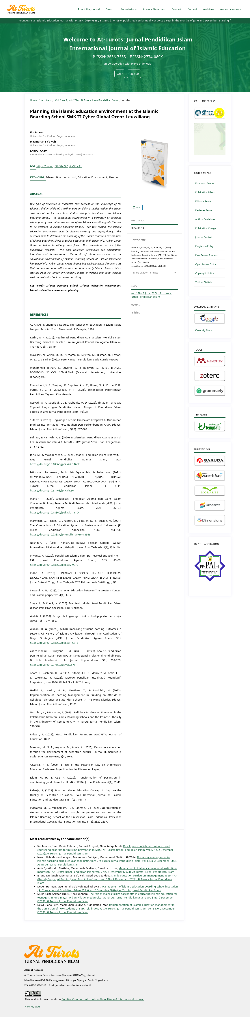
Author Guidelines (205, 219)
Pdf (138, 207)
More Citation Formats (145, 272)
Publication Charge (205, 228)
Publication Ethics (204, 192)
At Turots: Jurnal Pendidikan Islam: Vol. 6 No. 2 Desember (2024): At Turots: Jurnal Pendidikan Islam (113, 872)
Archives (208, 9)
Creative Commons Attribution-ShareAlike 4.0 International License (102, 999)
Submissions (129, 9)
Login (119, 73)
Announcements (230, 9)
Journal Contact (203, 237)
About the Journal (89, 9)
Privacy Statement (154, 9)
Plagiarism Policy (204, 246)
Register (134, 73)
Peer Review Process (206, 255)
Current (192, 9)
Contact (176, 9)
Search (110, 9)
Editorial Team (203, 201)
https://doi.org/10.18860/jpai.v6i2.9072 (54, 564)
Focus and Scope (204, 183)
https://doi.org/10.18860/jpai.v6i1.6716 (54, 642)
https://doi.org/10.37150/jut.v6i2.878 (52, 664)
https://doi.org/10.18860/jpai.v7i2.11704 (55, 512)
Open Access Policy (205, 264)
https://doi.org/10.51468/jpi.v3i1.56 (52, 490)
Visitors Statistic (203, 282)
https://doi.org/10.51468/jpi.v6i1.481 (59, 166)
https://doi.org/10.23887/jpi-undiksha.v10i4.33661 (61, 534)
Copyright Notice (204, 273)
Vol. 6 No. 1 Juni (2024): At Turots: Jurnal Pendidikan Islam (86, 100)
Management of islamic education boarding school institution (140, 886)
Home (33, 100)
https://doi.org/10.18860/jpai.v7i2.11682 (55, 464)
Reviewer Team (203, 210)
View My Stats (203, 330)
